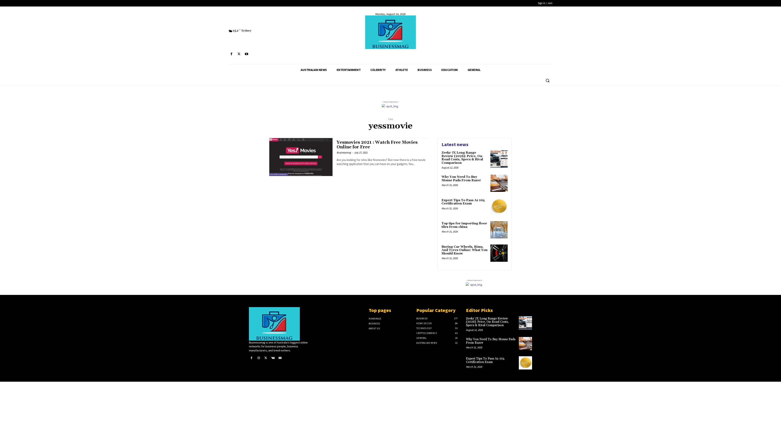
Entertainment (279, 174)
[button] (547, 80)
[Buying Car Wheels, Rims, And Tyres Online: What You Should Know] (499, 253)
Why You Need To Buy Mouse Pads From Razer (461, 178)
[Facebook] (231, 54)
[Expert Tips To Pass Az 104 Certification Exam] (499, 206)
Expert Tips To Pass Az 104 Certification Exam (463, 202)
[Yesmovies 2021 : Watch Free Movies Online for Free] (301, 157)
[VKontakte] (273, 358)
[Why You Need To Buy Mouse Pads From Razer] (499, 183)
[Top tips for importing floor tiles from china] (499, 229)
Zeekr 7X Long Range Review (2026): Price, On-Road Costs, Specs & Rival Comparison (462, 158)
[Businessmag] (390, 32)
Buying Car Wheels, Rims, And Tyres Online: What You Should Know (465, 250)
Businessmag (344, 152)
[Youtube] (246, 54)
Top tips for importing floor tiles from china (464, 225)
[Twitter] (239, 54)
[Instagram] (258, 358)
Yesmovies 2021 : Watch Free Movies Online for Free (377, 145)
